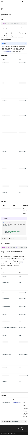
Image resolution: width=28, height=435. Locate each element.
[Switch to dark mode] (22, 1)
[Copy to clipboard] (25, 23)
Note (5, 43)
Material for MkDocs (10, 433)
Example (6, 218)
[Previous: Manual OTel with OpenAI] (2, 429)
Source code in (13, 238)
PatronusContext (16, 208)
